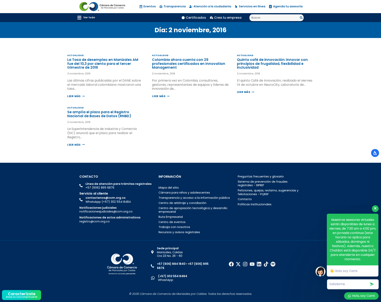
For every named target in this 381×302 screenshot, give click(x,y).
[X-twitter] (238, 264)
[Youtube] (252, 264)
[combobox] (274, 17)
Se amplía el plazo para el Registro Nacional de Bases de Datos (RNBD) (99, 114)
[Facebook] (231, 264)
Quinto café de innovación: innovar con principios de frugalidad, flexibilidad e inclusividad (272, 63)
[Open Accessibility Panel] (375, 153)
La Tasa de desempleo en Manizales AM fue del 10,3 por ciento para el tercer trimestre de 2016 (102, 63)
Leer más (76, 96)
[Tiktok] (266, 264)
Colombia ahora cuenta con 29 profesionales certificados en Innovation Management (188, 63)
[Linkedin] (259, 264)
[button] (86, 17)
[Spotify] (272, 264)
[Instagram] (245, 264)
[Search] (302, 17)
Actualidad (75, 55)
